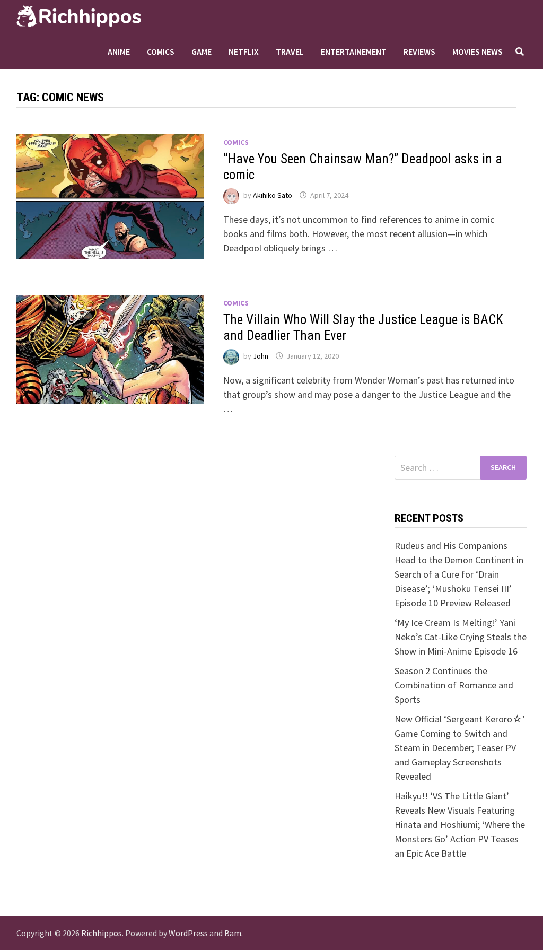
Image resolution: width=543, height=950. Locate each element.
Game (201, 51)
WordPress (188, 933)
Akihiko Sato (272, 195)
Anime (119, 51)
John (260, 356)
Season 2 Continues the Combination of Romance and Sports (454, 685)
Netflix (244, 51)
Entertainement (354, 51)
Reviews (419, 51)
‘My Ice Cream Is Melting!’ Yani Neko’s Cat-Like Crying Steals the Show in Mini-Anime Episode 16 (461, 636)
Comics (160, 51)
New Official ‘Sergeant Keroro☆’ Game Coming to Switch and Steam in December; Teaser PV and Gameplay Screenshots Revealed (460, 747)
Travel (290, 51)
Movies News (477, 51)
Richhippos (101, 933)
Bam (232, 933)
